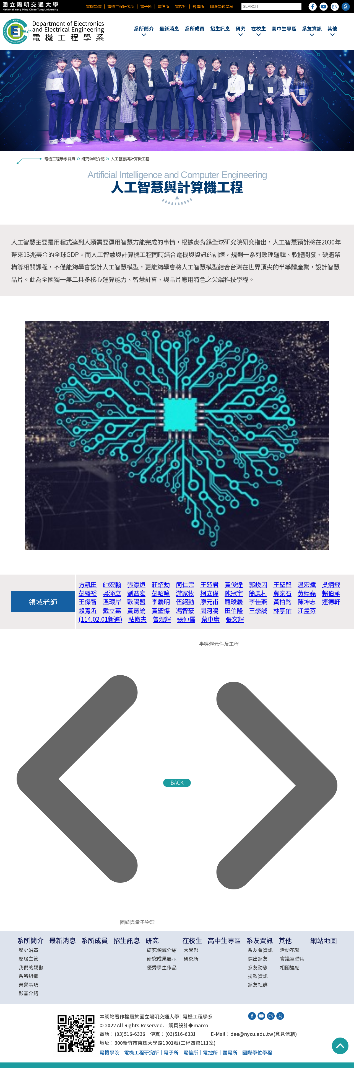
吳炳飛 (331, 584)
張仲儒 (186, 618)
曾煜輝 (162, 618)
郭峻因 (258, 584)
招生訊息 (220, 28)
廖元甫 (209, 601)
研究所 (191, 958)
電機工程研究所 (120, 6)
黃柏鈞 (282, 601)
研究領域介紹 (93, 158)
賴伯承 (331, 592)
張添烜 (136, 584)
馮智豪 (185, 610)
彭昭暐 (161, 592)
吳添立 (112, 592)
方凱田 (88, 584)
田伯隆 (234, 610)
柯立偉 (209, 592)
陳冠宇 (234, 592)
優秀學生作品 (162, 967)
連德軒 (331, 601)
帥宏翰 (112, 584)
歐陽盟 (136, 601)
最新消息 (169, 28)
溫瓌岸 (112, 601)
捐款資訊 (258, 975)
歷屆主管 (28, 958)
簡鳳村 (258, 592)
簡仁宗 (185, 584)
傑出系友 (258, 958)
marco (200, 1025)
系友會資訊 (260, 949)
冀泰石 (282, 592)
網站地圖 (323, 940)
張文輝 (235, 618)
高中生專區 (284, 28)
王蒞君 (209, 584)
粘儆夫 (137, 618)
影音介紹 (28, 993)
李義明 (161, 601)
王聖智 (282, 584)
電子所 (146, 6)
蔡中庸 (210, 618)
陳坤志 (307, 601)
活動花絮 (290, 949)
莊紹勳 (161, 584)
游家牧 (185, 592)
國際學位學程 (221, 6)
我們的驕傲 (31, 967)
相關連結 (290, 967)
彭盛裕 (88, 592)
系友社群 (258, 984)
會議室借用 (292, 958)
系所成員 (195, 28)
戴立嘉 (112, 610)
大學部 (191, 949)
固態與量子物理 (136, 921)
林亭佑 (282, 610)
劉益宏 (136, 592)
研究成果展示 (162, 958)
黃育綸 (136, 610)
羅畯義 (234, 601)
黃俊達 (234, 584)
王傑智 (88, 601)
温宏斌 (307, 584)
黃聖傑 (161, 610)
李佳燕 (258, 601)
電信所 (163, 6)
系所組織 (28, 975)
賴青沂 (88, 610)
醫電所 (198, 6)
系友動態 (258, 967)
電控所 (181, 6)
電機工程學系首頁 (59, 158)
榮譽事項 (28, 984)
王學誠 (258, 610)
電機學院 (93, 6)
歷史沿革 (28, 949)
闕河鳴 (209, 610)
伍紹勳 (185, 601)
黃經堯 (307, 592)
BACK (177, 782)
